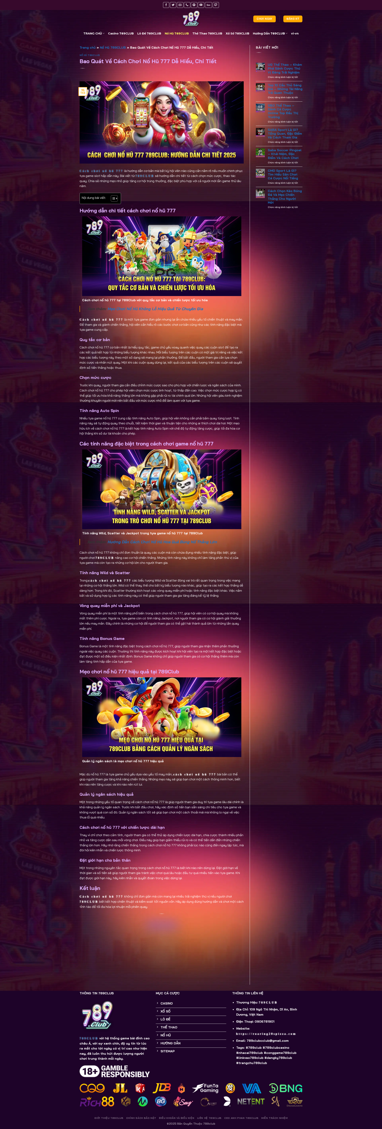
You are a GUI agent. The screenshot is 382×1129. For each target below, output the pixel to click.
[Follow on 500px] (208, 5)
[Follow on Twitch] (216, 5)
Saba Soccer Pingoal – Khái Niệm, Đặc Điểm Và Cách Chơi (285, 154)
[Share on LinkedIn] (162, 962)
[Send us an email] (180, 5)
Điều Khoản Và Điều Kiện (176, 1117)
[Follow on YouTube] (201, 5)
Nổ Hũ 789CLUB (177, 33)
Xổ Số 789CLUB (237, 33)
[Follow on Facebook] (166, 5)
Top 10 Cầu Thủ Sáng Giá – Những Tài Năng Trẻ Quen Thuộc (285, 89)
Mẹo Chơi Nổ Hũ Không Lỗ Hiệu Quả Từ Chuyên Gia (155, 308)
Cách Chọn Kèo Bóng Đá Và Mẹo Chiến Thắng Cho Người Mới (285, 196)
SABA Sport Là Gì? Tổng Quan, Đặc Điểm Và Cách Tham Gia (285, 133)
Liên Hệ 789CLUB (209, 1117)
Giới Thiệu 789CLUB (108, 1117)
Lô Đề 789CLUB (149, 33)
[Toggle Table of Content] (112, 198)
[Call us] (187, 5)
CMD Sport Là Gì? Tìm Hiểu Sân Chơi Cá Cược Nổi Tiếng (283, 174)
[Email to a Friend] (162, 943)
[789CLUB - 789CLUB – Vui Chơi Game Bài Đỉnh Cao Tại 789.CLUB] (191, 19)
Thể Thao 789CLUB (207, 33)
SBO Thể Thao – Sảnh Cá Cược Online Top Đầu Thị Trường (283, 111)
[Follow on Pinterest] (194, 5)
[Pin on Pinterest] (162, 952)
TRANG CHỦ (92, 33)
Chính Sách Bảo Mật (141, 1117)
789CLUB (144, 176)
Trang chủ (88, 47)
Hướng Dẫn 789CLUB (269, 33)
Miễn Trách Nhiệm (274, 1117)
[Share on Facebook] (162, 925)
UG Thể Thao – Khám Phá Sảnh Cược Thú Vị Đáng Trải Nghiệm (285, 68)
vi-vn (295, 33)
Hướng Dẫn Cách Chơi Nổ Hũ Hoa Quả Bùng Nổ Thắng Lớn (162, 541)
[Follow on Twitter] (173, 5)
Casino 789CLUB (121, 33)
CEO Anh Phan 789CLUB (241, 1117)
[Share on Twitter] (162, 934)
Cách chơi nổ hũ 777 (101, 171)
